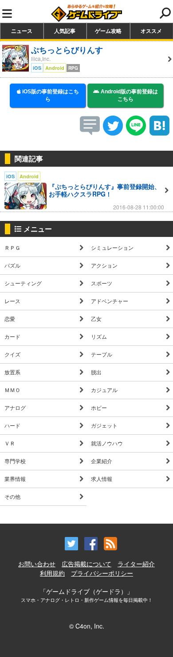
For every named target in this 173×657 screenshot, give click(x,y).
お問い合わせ (36, 563)
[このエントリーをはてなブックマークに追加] (159, 132)
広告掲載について (86, 563)
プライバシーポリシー (102, 573)
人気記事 (64, 31)
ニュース (21, 31)
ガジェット (104, 425)
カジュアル (104, 389)
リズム (99, 336)
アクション (104, 265)
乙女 (96, 318)
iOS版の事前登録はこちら (50, 95)
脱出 (96, 372)
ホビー (99, 407)
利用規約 (52, 573)
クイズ (12, 354)
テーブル (101, 354)
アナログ (15, 407)
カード (12, 336)
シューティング (23, 283)
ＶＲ (9, 443)
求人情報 (101, 478)
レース (12, 300)
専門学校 (15, 461)
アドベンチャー (109, 300)
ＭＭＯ (12, 389)
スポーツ (101, 283)
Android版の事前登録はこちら (128, 95)
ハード (12, 425)
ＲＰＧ (12, 247)
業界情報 (15, 478)
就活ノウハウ (107, 443)
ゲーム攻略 (108, 31)
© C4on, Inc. (86, 625)
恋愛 (9, 318)
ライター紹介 (136, 563)
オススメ (151, 31)
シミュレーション (112, 247)
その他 (12, 496)
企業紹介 (101, 461)
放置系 (12, 372)
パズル (12, 265)
